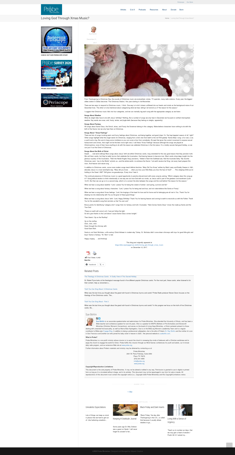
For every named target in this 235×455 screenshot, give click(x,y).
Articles (123, 9)
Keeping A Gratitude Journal (124, 418)
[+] (125, 410)
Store (181, 9)
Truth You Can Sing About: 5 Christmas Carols (100, 289)
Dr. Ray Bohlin (170, 331)
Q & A (132, 9)
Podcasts (142, 9)
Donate (173, 9)
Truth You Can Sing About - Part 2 (96, 301)
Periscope (180, 2)
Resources (154, 9)
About (164, 9)
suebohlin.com (165, 333)
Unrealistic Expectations (96, 407)
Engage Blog (107, 331)
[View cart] (187, 9)
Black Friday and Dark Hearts (152, 407)
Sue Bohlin (91, 314)
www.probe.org (127, 345)
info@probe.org (139, 361)
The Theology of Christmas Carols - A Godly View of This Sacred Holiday (110, 276)
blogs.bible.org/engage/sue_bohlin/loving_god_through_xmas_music (139, 245)
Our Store (190, 2)
